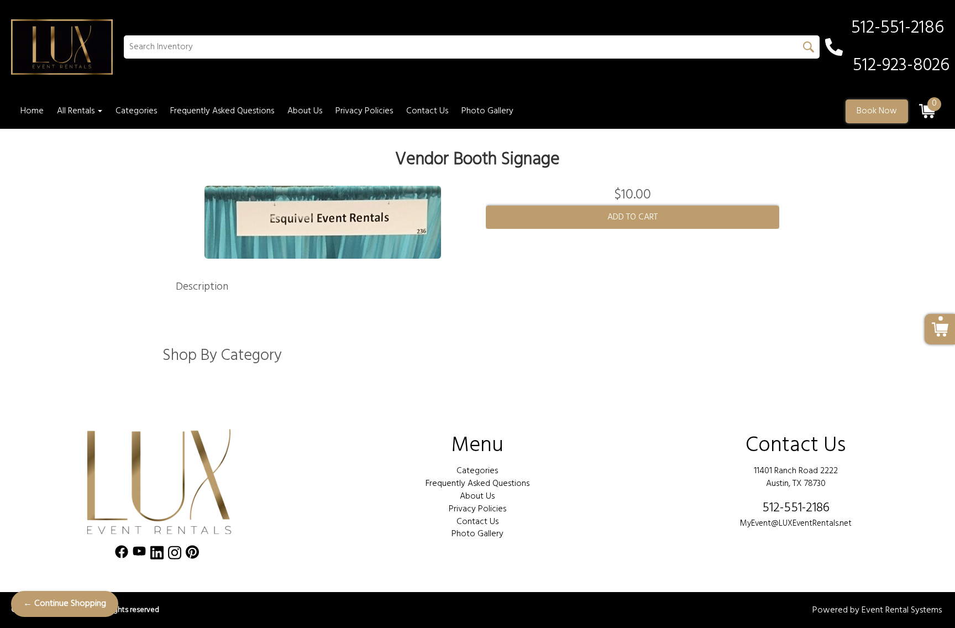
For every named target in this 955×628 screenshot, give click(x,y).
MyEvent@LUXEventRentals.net (796, 523)
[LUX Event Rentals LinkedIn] (157, 554)
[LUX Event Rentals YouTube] (139, 554)
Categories (136, 111)
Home (32, 111)
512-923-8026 (901, 65)
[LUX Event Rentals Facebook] (121, 554)
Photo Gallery (487, 111)
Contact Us (427, 111)
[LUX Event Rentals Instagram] (174, 554)
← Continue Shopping (64, 603)
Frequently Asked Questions (222, 111)
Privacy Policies (364, 111)
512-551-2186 (796, 508)
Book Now (877, 111)
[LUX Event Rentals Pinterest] (192, 554)
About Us (304, 111)
